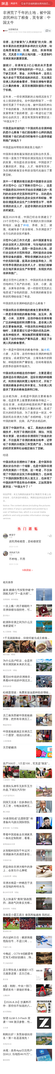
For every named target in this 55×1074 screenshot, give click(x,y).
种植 (26, 225)
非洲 (19, 54)
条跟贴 (27, 570)
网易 (5, 3)
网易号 (14, 3)
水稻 (46, 349)
